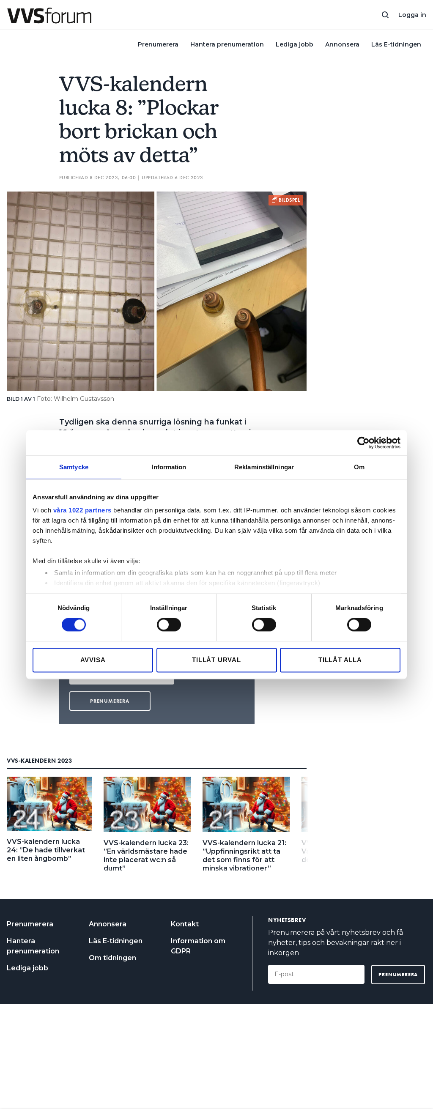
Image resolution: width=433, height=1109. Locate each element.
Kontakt (185, 924)
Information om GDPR (198, 946)
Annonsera (342, 44)
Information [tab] (168, 467)
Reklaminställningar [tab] (264, 467)
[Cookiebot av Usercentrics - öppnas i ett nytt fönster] (363, 442)
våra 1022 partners (82, 510)
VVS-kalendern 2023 (39, 760)
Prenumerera (158, 44)
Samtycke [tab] (73, 467)
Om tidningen (112, 958)
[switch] (169, 625)
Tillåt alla (340, 659)
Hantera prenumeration (227, 44)
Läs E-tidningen (396, 44)
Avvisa (93, 659)
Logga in (412, 15)
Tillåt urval (216, 659)
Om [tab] (359, 467)
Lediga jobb (294, 44)
